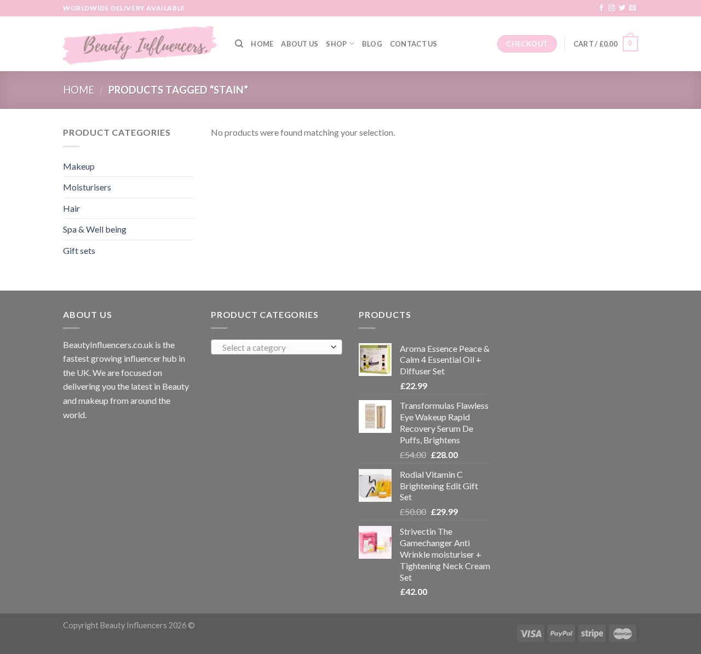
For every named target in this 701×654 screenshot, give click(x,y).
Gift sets (79, 250)
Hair (71, 208)
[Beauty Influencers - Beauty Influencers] (141, 44)
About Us (299, 43)
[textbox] (274, 347)
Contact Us (414, 43)
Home (262, 43)
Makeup (79, 166)
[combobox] (276, 347)
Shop (336, 43)
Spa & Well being (95, 229)
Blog (372, 43)
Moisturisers (87, 187)
